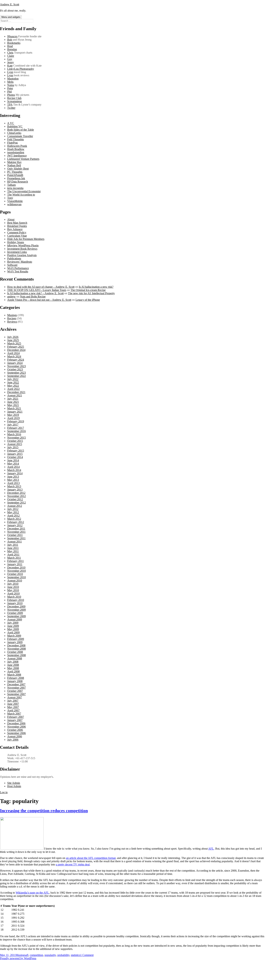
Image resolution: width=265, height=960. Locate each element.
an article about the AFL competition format (91, 858)
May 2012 (13, 512)
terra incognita (15, 188)
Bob (9, 39)
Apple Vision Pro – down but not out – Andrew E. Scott (39, 299)
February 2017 (15, 427)
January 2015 (15, 453)
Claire (10, 55)
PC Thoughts (14, 171)
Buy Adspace (15, 229)
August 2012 (14, 505)
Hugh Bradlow (15, 149)
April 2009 (13, 632)
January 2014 (15, 473)
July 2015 (12, 447)
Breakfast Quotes (17, 226)
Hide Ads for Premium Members (25, 238)
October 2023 (15, 369)
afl (26, 955)
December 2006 (16, 723)
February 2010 (15, 600)
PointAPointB (15, 175)
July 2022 (12, 379)
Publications (14, 258)
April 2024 (13, 353)
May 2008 (13, 668)
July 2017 (12, 424)
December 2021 (16, 392)
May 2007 (13, 707)
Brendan (12, 49)
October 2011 (15, 535)
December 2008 (16, 645)
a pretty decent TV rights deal (73, 864)
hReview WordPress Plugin (23, 245)
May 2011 (13, 551)
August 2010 (14, 580)
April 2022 (13, 388)
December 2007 (16, 684)
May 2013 (13, 479)
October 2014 (15, 457)
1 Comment (87, 955)
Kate (10, 65)
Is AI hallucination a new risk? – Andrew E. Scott (35, 293)
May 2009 (13, 629)
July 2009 (12, 622)
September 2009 (16, 616)
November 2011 (16, 531)
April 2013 (13, 483)
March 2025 (14, 343)
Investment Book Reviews (22, 248)
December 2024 (16, 349)
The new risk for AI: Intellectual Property (91, 293)
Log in (4, 792)
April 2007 (13, 710)
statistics (75, 955)
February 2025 (15, 346)
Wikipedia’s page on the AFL (32, 892)
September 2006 (16, 733)
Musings (12, 315)
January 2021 (15, 411)
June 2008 (13, 664)
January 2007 (15, 720)
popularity (50, 955)
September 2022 (16, 375)
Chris (10, 52)
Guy (9, 59)
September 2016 (16, 431)
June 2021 (13, 401)
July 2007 (12, 700)
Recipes (11, 318)
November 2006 (16, 726)
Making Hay (14, 162)
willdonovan (14, 204)
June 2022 (13, 382)
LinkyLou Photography (20, 68)
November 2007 (16, 687)
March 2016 (14, 434)
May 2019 (13, 414)
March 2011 (14, 557)
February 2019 (15, 421)
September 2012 (16, 502)
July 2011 (12, 544)
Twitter (11, 107)
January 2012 (15, 525)
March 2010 (14, 596)
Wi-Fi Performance (18, 268)
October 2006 (15, 729)
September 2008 (16, 655)
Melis (10, 81)
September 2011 (16, 538)
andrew (11, 296)
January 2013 (15, 489)
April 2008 (13, 671)
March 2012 (14, 518)
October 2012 (15, 499)
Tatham (11, 184)
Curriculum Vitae (17, 235)
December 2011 (16, 528)
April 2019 (13, 418)
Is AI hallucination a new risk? (96, 286)
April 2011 (13, 554)
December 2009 (16, 606)
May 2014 (13, 463)
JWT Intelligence (17, 155)
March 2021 (14, 408)
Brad (10, 46)
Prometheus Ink (16, 178)
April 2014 (13, 466)
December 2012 (16, 492)
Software (12, 264)
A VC (10, 123)
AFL (211, 848)
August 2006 (14, 736)
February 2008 (15, 677)
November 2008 (16, 648)
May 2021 (13, 405)
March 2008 (14, 674)
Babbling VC (15, 126)
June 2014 (13, 460)
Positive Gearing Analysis (22, 255)
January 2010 (15, 603)
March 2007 (14, 713)
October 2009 (15, 613)
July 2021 (12, 398)
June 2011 (13, 548)
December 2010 (16, 567)
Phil (9, 91)
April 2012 (13, 515)
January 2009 (15, 642)
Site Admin (13, 782)
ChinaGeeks (14, 132)
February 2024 (15, 359)
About (10, 219)
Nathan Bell (14, 165)
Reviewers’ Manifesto (19, 261)
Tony (10, 197)
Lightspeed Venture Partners (23, 158)
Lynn (10, 72)
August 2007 (14, 697)
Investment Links (17, 251)
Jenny (10, 62)
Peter (10, 88)
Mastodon (13, 78)
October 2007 (15, 690)
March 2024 (14, 356)
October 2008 (15, 651)
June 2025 (13, 340)
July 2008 (12, 661)
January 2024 (15, 362)
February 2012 (15, 522)
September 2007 (16, 694)
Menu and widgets (10, 17)
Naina (10, 85)
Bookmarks (13, 42)
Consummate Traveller (20, 136)
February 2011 (15, 561)
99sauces (12, 36)
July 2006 (12, 739)
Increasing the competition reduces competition (44, 810)
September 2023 (16, 372)
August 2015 (14, 444)
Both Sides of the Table (20, 129)
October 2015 (15, 440)
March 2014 (14, 470)
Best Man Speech (17, 222)
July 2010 (12, 583)
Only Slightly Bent (18, 168)
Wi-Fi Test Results (17, 271)
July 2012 (12, 509)
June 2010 (13, 587)
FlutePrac (12, 142)
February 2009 (15, 638)
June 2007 (13, 703)
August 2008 (14, 658)
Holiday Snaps (15, 242)
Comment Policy (16, 232)
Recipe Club (14, 98)
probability (63, 955)
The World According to (21, 194)
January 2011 (14, 564)
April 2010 (13, 593)
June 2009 (13, 625)
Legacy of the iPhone (88, 299)
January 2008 (15, 681)
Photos (11, 94)
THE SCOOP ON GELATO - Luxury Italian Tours (36, 290)
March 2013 (14, 486)
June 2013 (13, 476)
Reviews (12, 321)
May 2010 (13, 590)
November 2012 (16, 496)
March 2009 (14, 635)
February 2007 (15, 716)
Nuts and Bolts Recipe (33, 296)
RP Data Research (17, 181)
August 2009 (14, 619)
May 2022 (13, 385)
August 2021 (14, 395)
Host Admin (14, 786)
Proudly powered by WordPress (18, 958)
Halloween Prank (17, 145)
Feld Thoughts (15, 139)
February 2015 (15, 450)
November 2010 (16, 570)
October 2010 (15, 574)
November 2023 (16, 366)
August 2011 (14, 541)
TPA (9, 104)
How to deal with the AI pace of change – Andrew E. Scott (40, 286)
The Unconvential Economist (24, 191)
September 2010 (16, 577)
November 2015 (16, 437)
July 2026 (12, 336)
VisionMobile (15, 201)
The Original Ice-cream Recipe (88, 290)
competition (36, 955)
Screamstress (14, 101)
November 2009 (16, 609)
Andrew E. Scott (9, 4)
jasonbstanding (15, 152)
